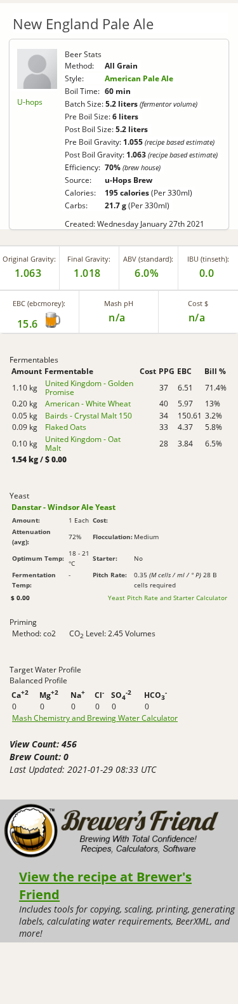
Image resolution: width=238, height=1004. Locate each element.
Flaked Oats (65, 427)
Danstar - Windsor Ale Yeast (63, 507)
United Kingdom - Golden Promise (89, 388)
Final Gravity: (88, 259)
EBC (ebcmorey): (39, 303)
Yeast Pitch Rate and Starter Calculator (167, 597)
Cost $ (198, 303)
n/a (197, 317)
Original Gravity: (29, 259)
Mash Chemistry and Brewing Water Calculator (95, 718)
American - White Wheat (88, 403)
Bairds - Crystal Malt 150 (88, 415)
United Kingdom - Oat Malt (83, 443)
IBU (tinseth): (208, 259)
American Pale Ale (139, 78)
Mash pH (118, 303)
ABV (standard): (148, 259)
